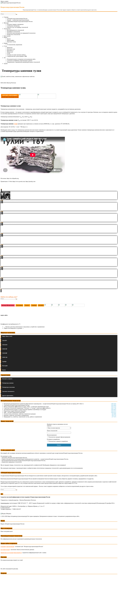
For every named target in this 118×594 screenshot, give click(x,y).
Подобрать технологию (13, 31)
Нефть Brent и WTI (7, 336)
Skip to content (4, 1)
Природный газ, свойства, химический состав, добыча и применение (23, 416)
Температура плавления (8, 387)
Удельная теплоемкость (8, 391)
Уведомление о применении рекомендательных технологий (23, 62)
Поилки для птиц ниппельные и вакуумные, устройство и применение (24, 326)
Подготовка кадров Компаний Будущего (15, 411)
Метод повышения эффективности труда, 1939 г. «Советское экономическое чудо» (26, 406)
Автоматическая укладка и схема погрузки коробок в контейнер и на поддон (25, 409)
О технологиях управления (14, 44)
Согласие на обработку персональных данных (19, 60)
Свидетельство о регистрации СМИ (17, 56)
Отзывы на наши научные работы (16, 55)
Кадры (5, 43)
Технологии (7, 28)
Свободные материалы (13, 26)
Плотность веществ (7, 378)
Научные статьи (11, 41)
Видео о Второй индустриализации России (12, 524)
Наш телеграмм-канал (7, 531)
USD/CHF (4, 349)
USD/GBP (4, 353)
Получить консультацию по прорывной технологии (21, 33)
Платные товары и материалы (15, 24)
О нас (5, 46)
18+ (5, 57)
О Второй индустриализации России (17, 18)
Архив (5, 63)
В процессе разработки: (53, 439)
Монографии (10, 40)
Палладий (4, 365)
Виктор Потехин (11, 82)
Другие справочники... (8, 395)
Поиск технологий (52, 430)
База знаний (7, 36)
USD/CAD (4, 357)
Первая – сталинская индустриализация (18, 20)
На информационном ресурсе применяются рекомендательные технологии (21, 539)
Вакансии (9, 47)
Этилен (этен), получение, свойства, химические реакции (20, 414)
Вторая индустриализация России (12, 7)
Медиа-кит (10, 52)
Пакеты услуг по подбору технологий (17, 27)
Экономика (4, 576)
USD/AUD (4, 344)
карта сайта (4, 315)
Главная (6, 17)
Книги (9, 39)
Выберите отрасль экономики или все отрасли (57, 425)
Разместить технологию (13, 34)
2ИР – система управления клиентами (14, 412)
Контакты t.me (11, 49)
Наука (5, 37)
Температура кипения (7, 383)
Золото (4, 370)
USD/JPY (4, 340)
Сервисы (3, 591)
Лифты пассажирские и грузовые (14, 328)
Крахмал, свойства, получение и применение (16, 415)
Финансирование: (52, 435)
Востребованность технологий (15, 30)
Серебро (4, 361)
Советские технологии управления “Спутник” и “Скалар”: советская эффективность (27, 408)
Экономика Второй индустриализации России (20, 21)
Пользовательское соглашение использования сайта (21, 59)
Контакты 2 (10, 50)
